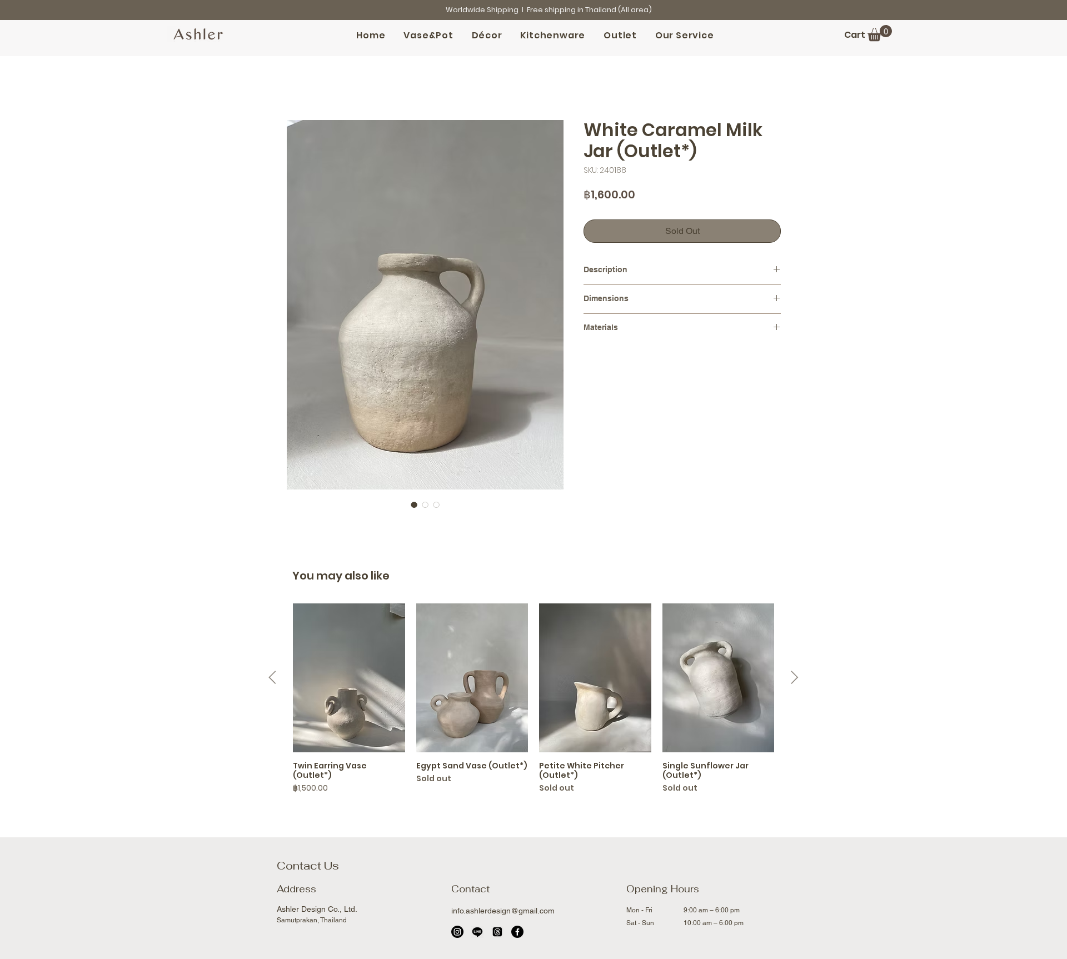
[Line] (477, 932)
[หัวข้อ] (497, 932)
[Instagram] (457, 932)
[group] (533, 699)
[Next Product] (795, 677)
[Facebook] (517, 932)
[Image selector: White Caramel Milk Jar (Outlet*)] (414, 504)
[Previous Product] (272, 677)
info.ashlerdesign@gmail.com (503, 910)
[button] (879, 33)
